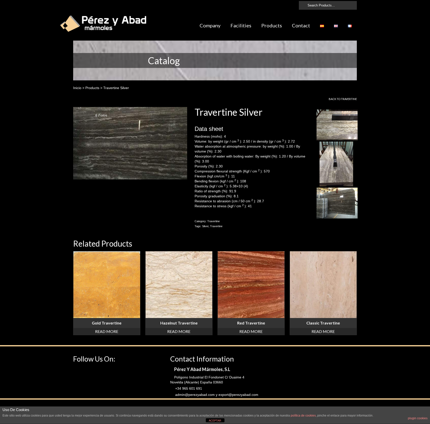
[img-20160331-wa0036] (337, 125)
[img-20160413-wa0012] (337, 203)
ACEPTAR (215, 420)
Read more (106, 331)
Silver (205, 226)
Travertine (349, 99)
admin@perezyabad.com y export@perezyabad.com (216, 395)
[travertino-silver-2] (130, 143)
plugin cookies (418, 418)
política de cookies (303, 415)
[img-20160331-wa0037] (336, 164)
